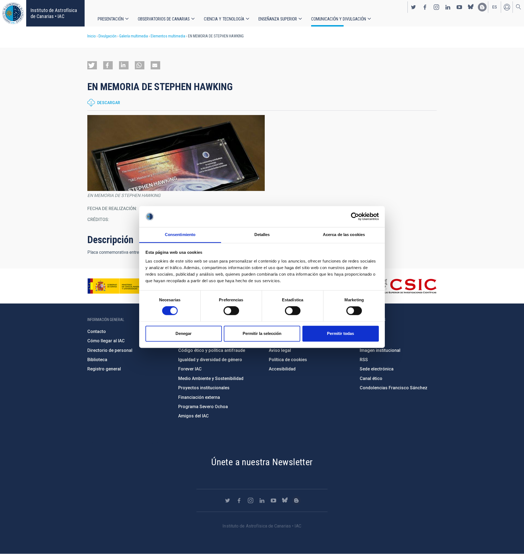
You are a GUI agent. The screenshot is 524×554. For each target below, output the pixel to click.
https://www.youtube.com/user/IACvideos (459, 7)
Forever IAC (190, 369)
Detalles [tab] (262, 234)
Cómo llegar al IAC (106, 340)
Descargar (108, 103)
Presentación (111, 19)
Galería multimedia (133, 36)
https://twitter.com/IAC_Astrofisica (413, 7)
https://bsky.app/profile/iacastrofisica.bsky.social (471, 7)
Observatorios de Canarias (164, 19)
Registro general (104, 369)
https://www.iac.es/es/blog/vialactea (482, 7)
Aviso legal (280, 350)
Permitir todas (340, 333)
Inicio (91, 36)
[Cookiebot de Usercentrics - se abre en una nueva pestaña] (355, 217)
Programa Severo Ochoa (203, 406)
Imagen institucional (380, 350)
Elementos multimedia (168, 36)
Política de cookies (288, 359)
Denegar (183, 333)
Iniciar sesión (507, 7)
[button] (92, 65)
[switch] (231, 311)
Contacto (96, 331)
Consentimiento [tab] (180, 234)
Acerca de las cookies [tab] (344, 234)
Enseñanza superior (277, 19)
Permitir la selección (262, 333)
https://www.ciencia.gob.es (117, 286)
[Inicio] (13, 13)
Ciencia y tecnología (224, 19)
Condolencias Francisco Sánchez (393, 387)
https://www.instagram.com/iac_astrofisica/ (436, 7)
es (494, 7)
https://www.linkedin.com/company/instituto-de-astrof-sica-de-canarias (448, 7)
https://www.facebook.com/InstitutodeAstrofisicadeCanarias (425, 7)
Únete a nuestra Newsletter (261, 461)
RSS (364, 359)
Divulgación (108, 36)
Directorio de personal (109, 350)
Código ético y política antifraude (211, 350)
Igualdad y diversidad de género (210, 359)
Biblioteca (97, 359)
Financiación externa (199, 397)
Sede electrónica (377, 369)
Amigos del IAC (193, 416)
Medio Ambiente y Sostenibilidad (210, 378)
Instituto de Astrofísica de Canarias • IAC (54, 13)
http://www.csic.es (407, 286)
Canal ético (371, 378)
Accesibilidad (282, 369)
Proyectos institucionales (204, 387)
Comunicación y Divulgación (338, 19)
